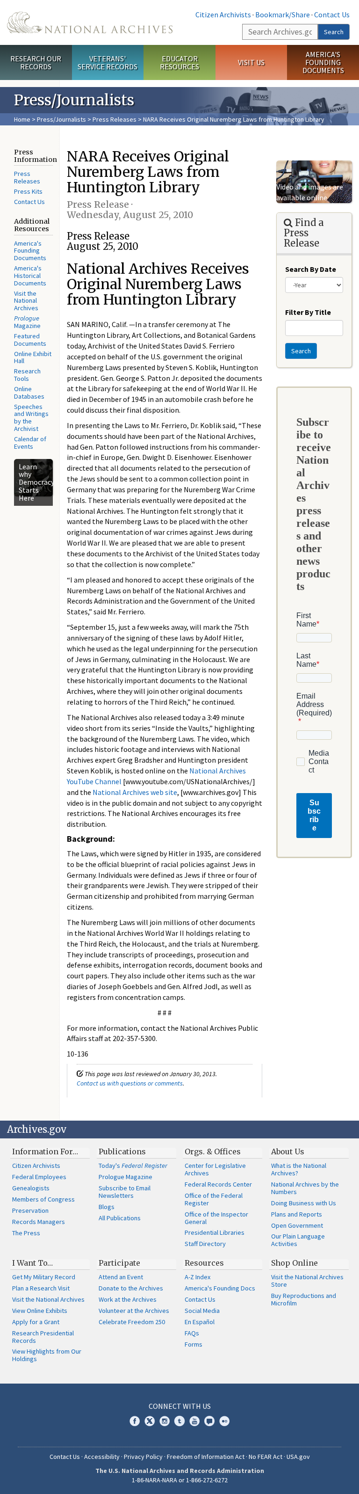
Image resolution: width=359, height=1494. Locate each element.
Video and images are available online (309, 192)
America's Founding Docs (220, 1288)
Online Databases (29, 393)
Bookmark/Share (282, 14)
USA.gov (298, 1456)
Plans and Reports (296, 1214)
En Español (200, 1322)
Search (334, 32)
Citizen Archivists (223, 14)
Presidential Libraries (214, 1232)
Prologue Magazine (125, 1177)
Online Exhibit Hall (32, 357)
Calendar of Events (30, 443)
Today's (133, 1165)
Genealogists (31, 1188)
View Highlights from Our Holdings (46, 1355)
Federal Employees (39, 1177)
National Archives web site (135, 792)
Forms (193, 1344)
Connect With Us (180, 1406)
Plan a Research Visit (41, 1288)
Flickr (224, 1421)
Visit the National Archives (26, 301)
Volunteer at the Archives (134, 1310)
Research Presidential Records (43, 1337)
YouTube (194, 1421)
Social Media (202, 1310)
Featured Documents (30, 340)
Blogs (107, 1206)
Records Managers (38, 1221)
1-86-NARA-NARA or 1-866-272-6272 (180, 1480)
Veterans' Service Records (107, 62)
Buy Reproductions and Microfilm (303, 1299)
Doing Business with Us (303, 1203)
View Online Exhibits (39, 1310)
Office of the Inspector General (216, 1218)
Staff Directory (205, 1243)
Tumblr (179, 1421)
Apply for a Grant (35, 1322)
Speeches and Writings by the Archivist (31, 417)
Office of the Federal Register (214, 1199)
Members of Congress (43, 1199)
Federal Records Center (218, 1184)
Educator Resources (179, 62)
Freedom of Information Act (205, 1456)
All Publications (120, 1218)
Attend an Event (121, 1277)
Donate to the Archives (131, 1288)
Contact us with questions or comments (130, 1083)
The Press (26, 1233)
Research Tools (27, 375)
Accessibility (102, 1456)
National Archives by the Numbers (305, 1188)
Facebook (134, 1421)
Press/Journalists (61, 119)
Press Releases (114, 119)
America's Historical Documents (30, 275)
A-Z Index (197, 1277)
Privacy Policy (143, 1456)
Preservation (30, 1210)
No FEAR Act (265, 1456)
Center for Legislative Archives (215, 1169)
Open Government (297, 1225)
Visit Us (251, 62)
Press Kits (28, 191)
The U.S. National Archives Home (89, 22)
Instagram (164, 1421)
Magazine (27, 322)
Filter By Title (308, 312)
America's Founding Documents (323, 62)
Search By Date (310, 269)
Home (22, 119)
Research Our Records (35, 62)
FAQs (192, 1333)
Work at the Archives (128, 1299)
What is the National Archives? (298, 1169)
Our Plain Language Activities (298, 1240)
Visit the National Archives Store (307, 1281)
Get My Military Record (43, 1277)
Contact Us (332, 14)
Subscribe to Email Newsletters (125, 1192)
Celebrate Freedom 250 (132, 1322)
